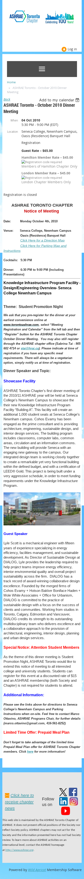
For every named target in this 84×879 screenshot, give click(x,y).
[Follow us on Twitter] (63, 795)
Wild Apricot (37, 870)
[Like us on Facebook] (73, 795)
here (30, 751)
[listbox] (59, 100)
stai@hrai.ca (30, 348)
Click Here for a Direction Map (42, 240)
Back (7, 99)
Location (12, 131)
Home (11, 82)
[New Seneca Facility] (42, 524)
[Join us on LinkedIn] (63, 804)
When (14, 120)
